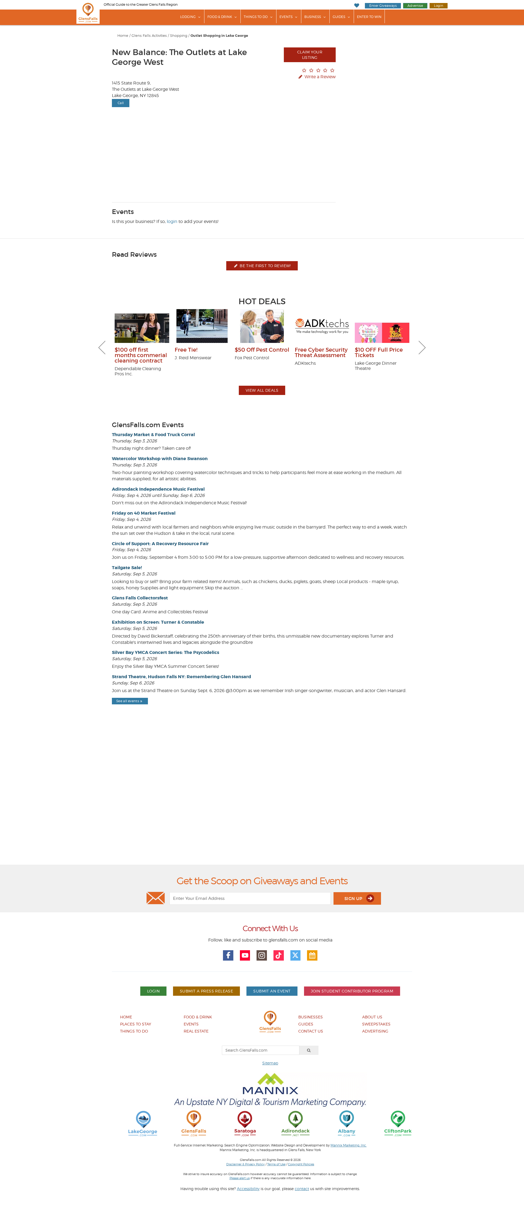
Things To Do (256, 17)
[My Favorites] (356, 5)
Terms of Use (276, 1164)
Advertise (415, 6)
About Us (372, 1017)
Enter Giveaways (383, 6)
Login (438, 6)
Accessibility (248, 1188)
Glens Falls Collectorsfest (140, 598)
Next (422, 347)
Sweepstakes (376, 1024)
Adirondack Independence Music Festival (158, 489)
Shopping (178, 36)
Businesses (310, 1017)
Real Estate (196, 1031)
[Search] (308, 1050)
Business (312, 17)
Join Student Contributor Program (352, 991)
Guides (339, 17)
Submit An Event (271, 991)
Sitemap (270, 1063)
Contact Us (310, 1031)
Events (286, 17)
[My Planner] (312, 955)
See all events (127, 701)
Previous (101, 347)
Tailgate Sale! (127, 568)
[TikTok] (278, 955)
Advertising (375, 1031)
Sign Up (354, 898)
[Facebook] (228, 955)
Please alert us (240, 1178)
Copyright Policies (301, 1164)
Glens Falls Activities (149, 36)
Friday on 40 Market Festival (143, 513)
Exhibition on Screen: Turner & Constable (158, 622)
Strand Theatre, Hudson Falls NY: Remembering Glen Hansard (181, 677)
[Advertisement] (262, 798)
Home (122, 36)
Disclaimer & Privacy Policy (245, 1164)
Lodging (188, 17)
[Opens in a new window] (143, 1123)
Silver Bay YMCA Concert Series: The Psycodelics (165, 652)
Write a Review (319, 76)
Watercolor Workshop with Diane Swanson (160, 458)
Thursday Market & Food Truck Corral (153, 434)
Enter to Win (369, 17)
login (172, 221)
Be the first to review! (265, 265)
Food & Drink (219, 17)
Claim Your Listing (309, 55)
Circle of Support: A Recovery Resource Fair (160, 544)
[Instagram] (262, 955)
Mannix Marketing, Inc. (349, 1145)
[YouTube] (245, 955)
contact (302, 1188)
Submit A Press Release (206, 991)
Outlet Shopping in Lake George (219, 36)
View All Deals (262, 390)
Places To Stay (135, 1024)
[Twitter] (295, 955)
